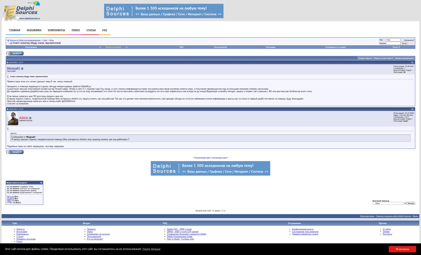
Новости (20, 229)
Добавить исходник (26, 239)
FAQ (104, 30)
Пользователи (220, 47)
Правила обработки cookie (305, 234)
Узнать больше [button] (151, 249)
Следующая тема (219, 158)
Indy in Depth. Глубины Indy (180, 239)
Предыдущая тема (202, 158)
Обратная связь (367, 216)
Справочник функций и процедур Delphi (186, 234)
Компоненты (56, 30)
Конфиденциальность (303, 229)
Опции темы (364, 58)
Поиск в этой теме (382, 58)
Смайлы (10, 199)
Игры (52, 40)
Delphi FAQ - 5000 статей (179, 229)
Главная (14, 30)
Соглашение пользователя (305, 231)
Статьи (91, 30)
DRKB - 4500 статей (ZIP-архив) (182, 231)
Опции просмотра (403, 58)
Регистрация (31, 47)
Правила (91, 229)
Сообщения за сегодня (335, 47)
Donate (386, 231)
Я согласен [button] (402, 249)
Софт (45, 40)
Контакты (387, 234)
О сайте (387, 229)
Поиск (76, 30)
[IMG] (9, 201)
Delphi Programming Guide (179, 236)
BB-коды (10, 197)
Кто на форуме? (95, 239)
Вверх (415, 216)
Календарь (271, 47)
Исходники (34, 30)
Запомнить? (409, 40)
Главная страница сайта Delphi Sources (393, 216)
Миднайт (13, 68)
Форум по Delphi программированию (25, 40)
